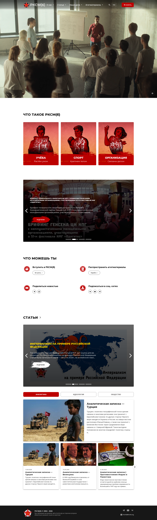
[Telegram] (34, 291)
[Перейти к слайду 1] (69, 239)
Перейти (93, 273)
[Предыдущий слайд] (26, 211)
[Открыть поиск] (109, 4)
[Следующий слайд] (130, 211)
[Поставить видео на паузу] (152, 93)
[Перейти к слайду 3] (82, 239)
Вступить (38, 273)
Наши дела (75, 5)
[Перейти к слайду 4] (88, 239)
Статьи (60, 5)
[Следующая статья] (134, 467)
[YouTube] (39, 291)
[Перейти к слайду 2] (75, 239)
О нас (49, 5)
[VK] (90, 291)
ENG (114, 5)
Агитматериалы (93, 5)
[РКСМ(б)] (34, 5)
